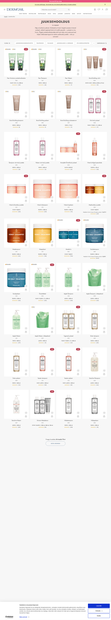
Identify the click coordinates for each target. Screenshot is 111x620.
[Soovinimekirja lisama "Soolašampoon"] (104, 241)
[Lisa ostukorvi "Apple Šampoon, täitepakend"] (104, 289)
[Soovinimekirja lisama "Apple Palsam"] (26, 328)
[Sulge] (105, 4)
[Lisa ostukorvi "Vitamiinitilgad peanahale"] (104, 158)
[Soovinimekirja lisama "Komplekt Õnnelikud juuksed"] (78, 155)
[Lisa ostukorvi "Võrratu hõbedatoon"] (52, 416)
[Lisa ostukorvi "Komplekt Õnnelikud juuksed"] (78, 158)
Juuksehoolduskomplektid (24, 43)
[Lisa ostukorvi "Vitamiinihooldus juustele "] (25, 200)
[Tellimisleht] (95, 9)
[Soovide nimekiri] (98, 9)
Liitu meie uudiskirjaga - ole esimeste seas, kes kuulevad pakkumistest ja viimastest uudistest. (55, 4)
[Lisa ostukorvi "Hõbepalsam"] (104, 416)
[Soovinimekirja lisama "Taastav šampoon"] (52, 370)
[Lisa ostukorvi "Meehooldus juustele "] (104, 200)
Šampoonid (40, 43)
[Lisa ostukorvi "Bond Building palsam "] (52, 116)
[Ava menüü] (4, 9)
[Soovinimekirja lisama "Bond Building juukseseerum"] (78, 113)
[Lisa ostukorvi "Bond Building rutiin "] (104, 74)
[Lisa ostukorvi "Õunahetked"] (52, 289)
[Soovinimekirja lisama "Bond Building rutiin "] (104, 70)
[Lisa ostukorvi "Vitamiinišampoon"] (52, 200)
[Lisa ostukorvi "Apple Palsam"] (25, 331)
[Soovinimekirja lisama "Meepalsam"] (52, 241)
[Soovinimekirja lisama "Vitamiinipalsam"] (78, 197)
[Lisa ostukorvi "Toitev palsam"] (25, 374)
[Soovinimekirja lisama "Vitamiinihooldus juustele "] (26, 197)
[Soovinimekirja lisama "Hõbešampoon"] (78, 413)
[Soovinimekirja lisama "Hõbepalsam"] (104, 413)
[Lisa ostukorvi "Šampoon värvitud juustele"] (25, 158)
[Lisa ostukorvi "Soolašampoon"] (104, 245)
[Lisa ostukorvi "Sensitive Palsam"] (25, 416)
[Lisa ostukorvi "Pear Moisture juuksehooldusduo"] (25, 74)
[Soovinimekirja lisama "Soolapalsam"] (26, 286)
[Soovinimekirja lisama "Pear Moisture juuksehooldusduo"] (26, 70)
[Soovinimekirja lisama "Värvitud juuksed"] (104, 113)
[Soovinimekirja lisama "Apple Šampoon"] (78, 286)
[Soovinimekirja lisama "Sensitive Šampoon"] (104, 370)
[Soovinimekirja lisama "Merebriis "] (78, 241)
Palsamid (50, 43)
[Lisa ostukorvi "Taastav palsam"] (78, 374)
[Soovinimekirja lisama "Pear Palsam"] (78, 70)
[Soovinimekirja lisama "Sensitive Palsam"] (26, 413)
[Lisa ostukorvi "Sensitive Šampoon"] (104, 374)
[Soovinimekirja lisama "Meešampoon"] (26, 241)
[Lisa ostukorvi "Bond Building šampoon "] (25, 116)
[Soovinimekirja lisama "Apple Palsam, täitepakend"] (52, 328)
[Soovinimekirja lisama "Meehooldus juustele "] (104, 197)
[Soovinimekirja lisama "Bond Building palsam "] (52, 113)
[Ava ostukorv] (106, 9)
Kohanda (98, 610)
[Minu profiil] (102, 9)
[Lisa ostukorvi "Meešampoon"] (25, 245)
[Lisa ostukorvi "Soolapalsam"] (25, 289)
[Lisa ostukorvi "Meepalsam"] (52, 245)
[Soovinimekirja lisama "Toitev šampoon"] (104, 328)
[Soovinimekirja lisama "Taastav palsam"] (78, 370)
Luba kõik (98, 605)
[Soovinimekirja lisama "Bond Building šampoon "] (26, 113)
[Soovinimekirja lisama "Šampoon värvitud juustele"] (26, 155)
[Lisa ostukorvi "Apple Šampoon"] (78, 289)
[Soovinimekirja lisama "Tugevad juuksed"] (78, 328)
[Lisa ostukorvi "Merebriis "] (78, 245)
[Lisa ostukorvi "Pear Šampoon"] (52, 74)
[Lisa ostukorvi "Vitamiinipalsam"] (78, 200)
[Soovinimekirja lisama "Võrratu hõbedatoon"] (52, 413)
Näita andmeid (23, 617)
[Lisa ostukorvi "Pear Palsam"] (78, 74)
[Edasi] (93, 43)
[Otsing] (69, 9)
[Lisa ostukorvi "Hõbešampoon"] (78, 416)
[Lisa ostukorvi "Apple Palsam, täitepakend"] (52, 331)
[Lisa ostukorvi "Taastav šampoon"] (52, 374)
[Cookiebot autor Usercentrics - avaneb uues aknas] (9, 617)
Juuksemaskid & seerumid (65, 43)
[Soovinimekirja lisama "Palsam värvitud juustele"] (52, 155)
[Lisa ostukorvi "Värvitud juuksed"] (104, 116)
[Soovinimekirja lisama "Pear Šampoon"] (52, 70)
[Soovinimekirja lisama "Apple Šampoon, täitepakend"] (104, 286)
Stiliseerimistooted (83, 43)
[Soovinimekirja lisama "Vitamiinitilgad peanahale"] (104, 155)
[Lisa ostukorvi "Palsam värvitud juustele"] (52, 158)
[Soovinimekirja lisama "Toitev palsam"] (26, 370)
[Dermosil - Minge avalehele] (15, 9)
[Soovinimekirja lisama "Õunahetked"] (52, 286)
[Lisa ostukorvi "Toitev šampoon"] (104, 331)
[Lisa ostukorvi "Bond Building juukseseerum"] (78, 116)
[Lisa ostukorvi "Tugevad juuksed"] (78, 331)
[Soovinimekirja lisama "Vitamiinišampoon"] (52, 197)
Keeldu (99, 615)
